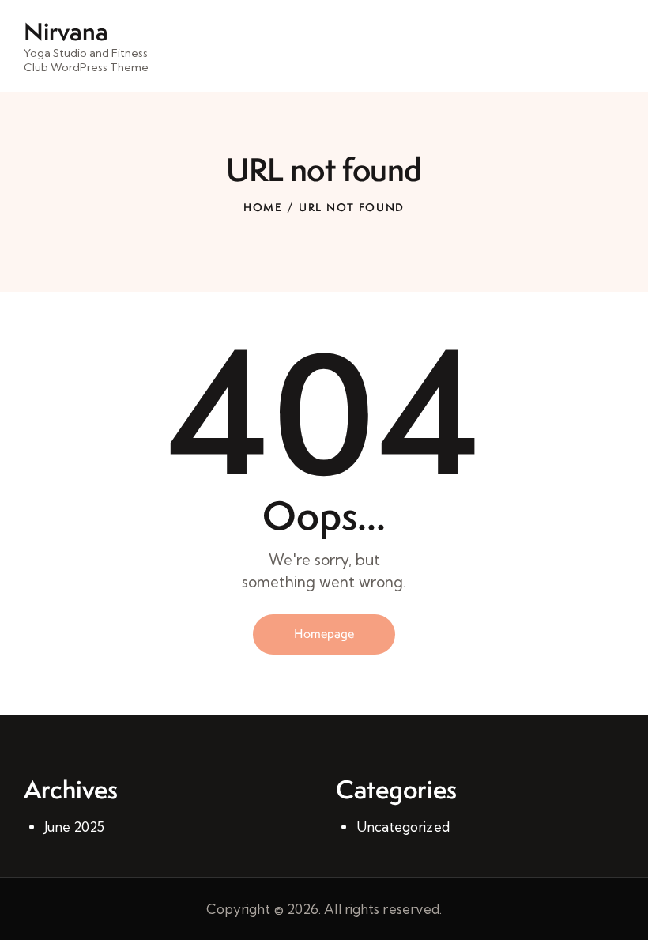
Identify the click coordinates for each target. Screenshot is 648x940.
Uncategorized (403, 826)
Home (263, 207)
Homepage (324, 633)
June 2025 (74, 826)
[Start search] (613, 48)
